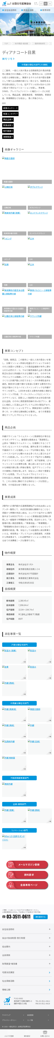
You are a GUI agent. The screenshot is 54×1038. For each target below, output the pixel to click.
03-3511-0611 (18, 916)
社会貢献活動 (8, 980)
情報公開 (6, 989)
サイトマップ (6, 1015)
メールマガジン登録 (29, 864)
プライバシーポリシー (9, 1020)
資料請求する (40, 917)
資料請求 (29, 874)
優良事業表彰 (40, 43)
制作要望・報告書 (21, 43)
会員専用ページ (29, 885)
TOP (6, 43)
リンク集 (30, 1020)
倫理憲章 (30, 1015)
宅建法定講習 (8, 972)
